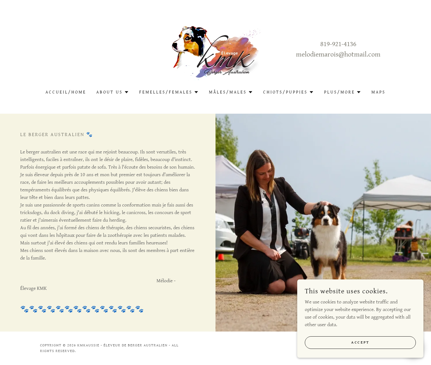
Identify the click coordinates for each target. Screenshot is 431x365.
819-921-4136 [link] (338, 44)
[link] (215, 49)
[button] (112, 92)
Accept (360, 342)
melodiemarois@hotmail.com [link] (338, 54)
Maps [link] (378, 92)
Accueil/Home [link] (65, 92)
